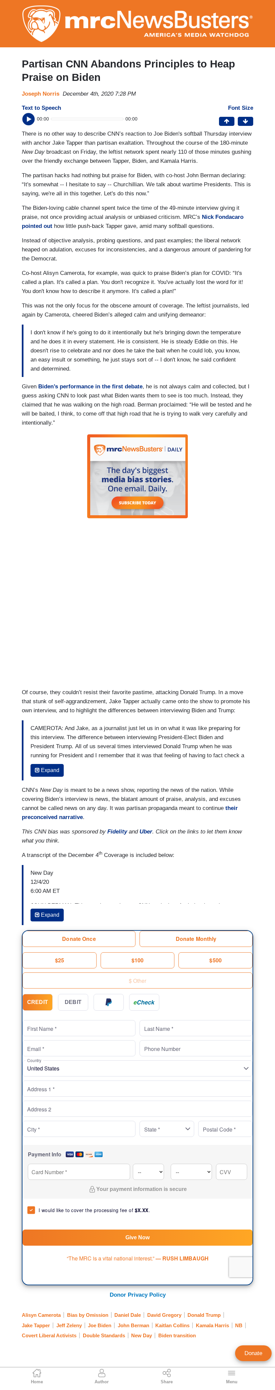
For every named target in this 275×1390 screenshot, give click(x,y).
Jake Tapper (36, 1325)
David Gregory (164, 1315)
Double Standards (104, 1335)
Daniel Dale (127, 1315)
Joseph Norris (40, 94)
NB (238, 1325)
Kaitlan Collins (172, 1325)
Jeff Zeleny (69, 1325)
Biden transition (177, 1335)
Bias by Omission (87, 1315)
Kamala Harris (212, 1325)
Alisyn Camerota (41, 1315)
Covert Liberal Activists (49, 1335)
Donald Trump (204, 1315)
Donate (253, 1353)
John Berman (133, 1325)
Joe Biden (99, 1325)
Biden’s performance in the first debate (90, 386)
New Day (141, 1335)
